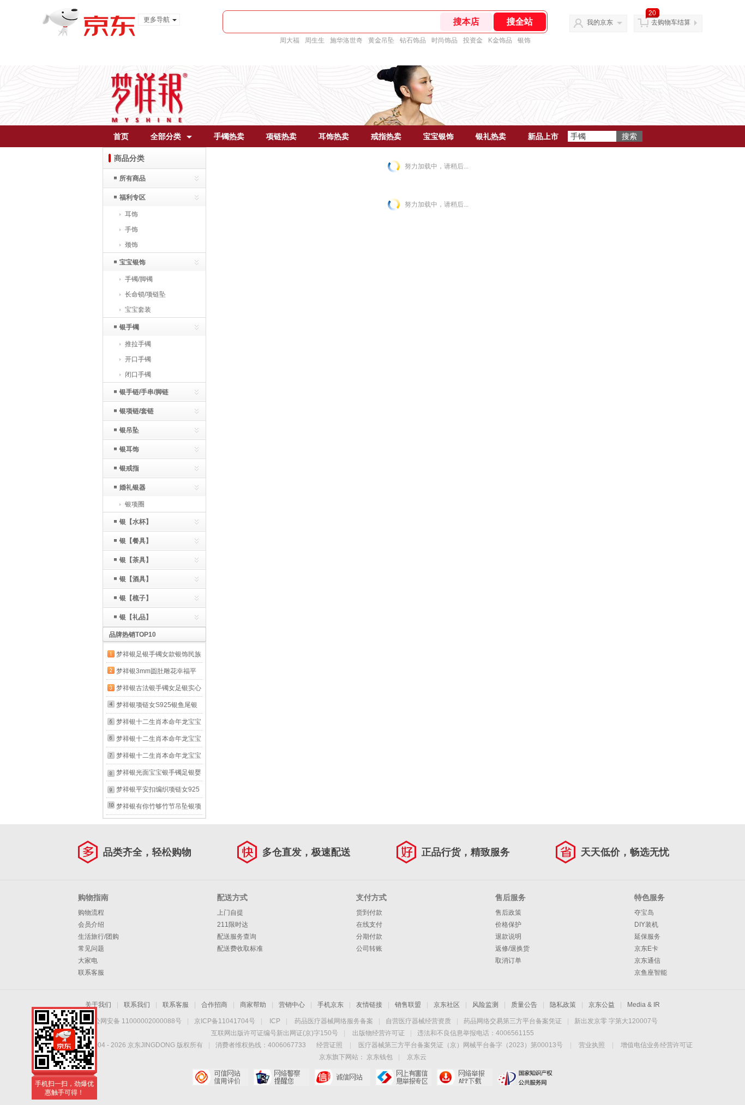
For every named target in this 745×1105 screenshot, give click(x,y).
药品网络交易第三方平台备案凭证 (513, 1021)
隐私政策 (563, 1005)
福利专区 (132, 197)
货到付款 (369, 912)
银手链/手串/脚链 (144, 392)
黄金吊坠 (381, 40)
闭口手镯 (138, 374)
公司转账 (369, 948)
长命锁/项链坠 (145, 294)
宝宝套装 (138, 309)
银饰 (524, 40)
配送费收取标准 (240, 948)
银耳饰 (129, 449)
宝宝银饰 (438, 136)
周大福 (289, 40)
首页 (121, 136)
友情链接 (369, 1005)
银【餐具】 (135, 541)
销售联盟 (408, 1005)
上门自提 (230, 912)
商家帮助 (253, 1005)
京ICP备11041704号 (224, 1021)
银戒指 (129, 468)
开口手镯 (138, 359)
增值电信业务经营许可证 (657, 1045)
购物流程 (91, 912)
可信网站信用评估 (220, 1077)
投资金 (473, 40)
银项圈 (135, 504)
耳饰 (131, 214)
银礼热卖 (491, 136)
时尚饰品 (444, 40)
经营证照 (329, 1045)
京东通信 (647, 960)
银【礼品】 (135, 617)
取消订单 (508, 960)
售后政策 (508, 912)
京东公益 (601, 1005)
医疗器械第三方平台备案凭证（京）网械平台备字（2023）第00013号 (460, 1045)
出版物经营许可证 (378, 1033)
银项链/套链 (136, 411)
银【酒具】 (135, 579)
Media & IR (643, 1005)
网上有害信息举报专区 (403, 1077)
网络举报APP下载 (464, 1077)
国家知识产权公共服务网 (525, 1077)
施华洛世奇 (346, 40)
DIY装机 (646, 924)
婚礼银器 (132, 487)
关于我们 (98, 1005)
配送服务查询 (236, 936)
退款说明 (508, 936)
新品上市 (543, 136)
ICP (274, 1021)
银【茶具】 (135, 560)
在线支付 (369, 924)
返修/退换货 (512, 948)
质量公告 (524, 1005)
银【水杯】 (135, 522)
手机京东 (330, 1005)
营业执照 (592, 1045)
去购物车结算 (670, 22)
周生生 (315, 40)
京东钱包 (380, 1057)
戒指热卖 (386, 136)
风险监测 (485, 1005)
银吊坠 (129, 430)
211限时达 (232, 924)
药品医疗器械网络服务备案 (334, 1021)
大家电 (88, 960)
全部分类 (166, 136)
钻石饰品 (413, 40)
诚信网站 (342, 1077)
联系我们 (137, 1005)
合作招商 (214, 1005)
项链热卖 (281, 136)
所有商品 (132, 178)
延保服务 (647, 936)
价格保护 (508, 924)
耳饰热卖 (334, 136)
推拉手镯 (138, 344)
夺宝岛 (644, 912)
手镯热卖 (229, 136)
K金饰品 (500, 40)
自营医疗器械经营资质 (418, 1021)
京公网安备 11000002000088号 (134, 1021)
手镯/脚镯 (139, 279)
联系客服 (91, 972)
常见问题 (91, 948)
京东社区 (447, 1005)
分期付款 (369, 936)
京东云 (416, 1057)
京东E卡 (646, 948)
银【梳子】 (135, 598)
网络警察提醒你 (281, 1077)
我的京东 (600, 22)
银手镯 (129, 327)
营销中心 (292, 1005)
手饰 (131, 229)
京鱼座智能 (650, 972)
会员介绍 (91, 924)
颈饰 (131, 245)
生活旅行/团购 (98, 936)
